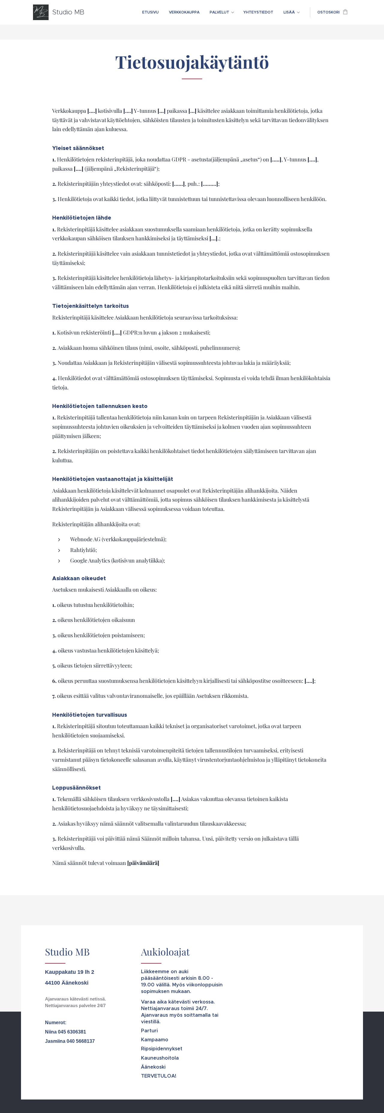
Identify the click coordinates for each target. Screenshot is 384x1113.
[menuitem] (150, 12)
